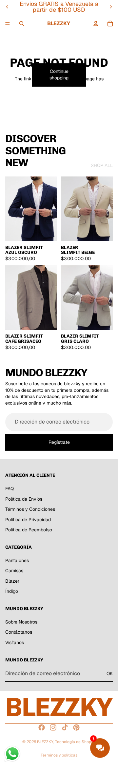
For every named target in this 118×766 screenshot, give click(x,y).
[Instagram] (53, 727)
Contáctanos (18, 632)
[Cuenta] (95, 23)
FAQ (9, 488)
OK (110, 673)
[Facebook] (42, 727)
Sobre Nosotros (21, 622)
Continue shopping (59, 75)
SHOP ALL (102, 165)
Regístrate (59, 442)
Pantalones (17, 560)
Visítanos (14, 642)
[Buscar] (21, 23)
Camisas (14, 571)
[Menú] (7, 23)
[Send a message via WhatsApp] (12, 754)
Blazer (12, 581)
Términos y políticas (59, 755)
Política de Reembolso (28, 530)
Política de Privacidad (28, 520)
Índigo (11, 591)
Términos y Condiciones (30, 509)
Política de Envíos (23, 499)
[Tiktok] (65, 727)
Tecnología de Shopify (75, 741)
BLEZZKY (45, 741)
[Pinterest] (76, 727)
